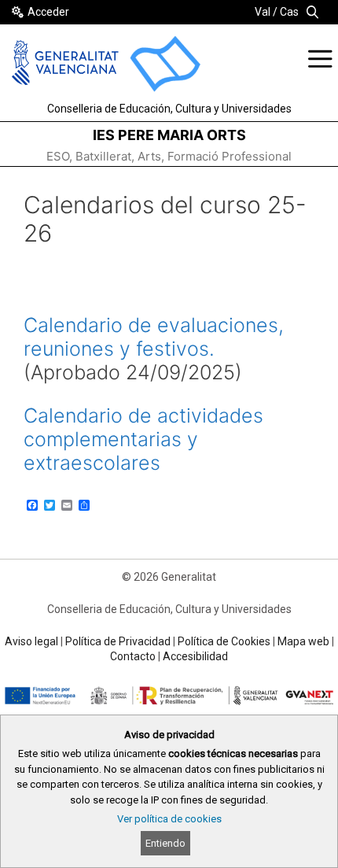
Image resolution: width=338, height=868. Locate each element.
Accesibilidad (195, 656)
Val (262, 12)
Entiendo (165, 843)
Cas (289, 12)
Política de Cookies (224, 641)
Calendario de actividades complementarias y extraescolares (143, 439)
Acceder (48, 12)
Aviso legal (31, 641)
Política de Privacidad (118, 641)
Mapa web (303, 641)
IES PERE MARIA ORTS (169, 135)
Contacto (133, 656)
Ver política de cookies (169, 819)
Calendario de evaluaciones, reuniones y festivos (154, 336)
